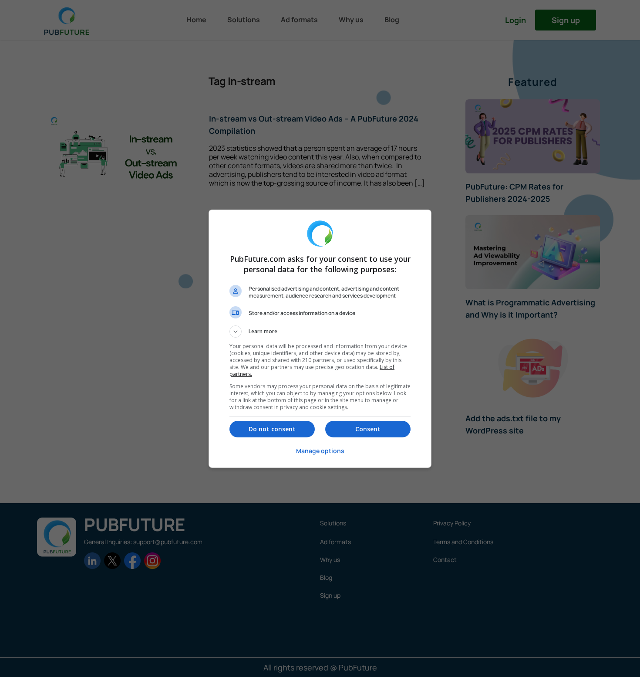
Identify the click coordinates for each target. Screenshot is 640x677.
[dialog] (320, 339)
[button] (320, 331)
